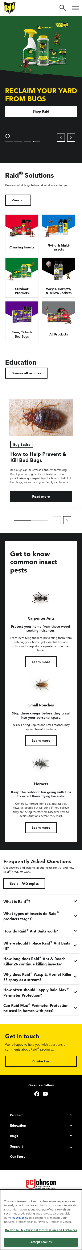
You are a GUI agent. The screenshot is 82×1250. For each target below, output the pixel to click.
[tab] (9, 141)
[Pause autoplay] (7, 136)
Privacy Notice (18, 1218)
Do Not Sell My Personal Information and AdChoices (41, 1230)
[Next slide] (67, 520)
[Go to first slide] (71, 138)
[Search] (62, 8)
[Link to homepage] (9, 8)
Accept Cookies (41, 1242)
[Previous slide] (61, 138)
